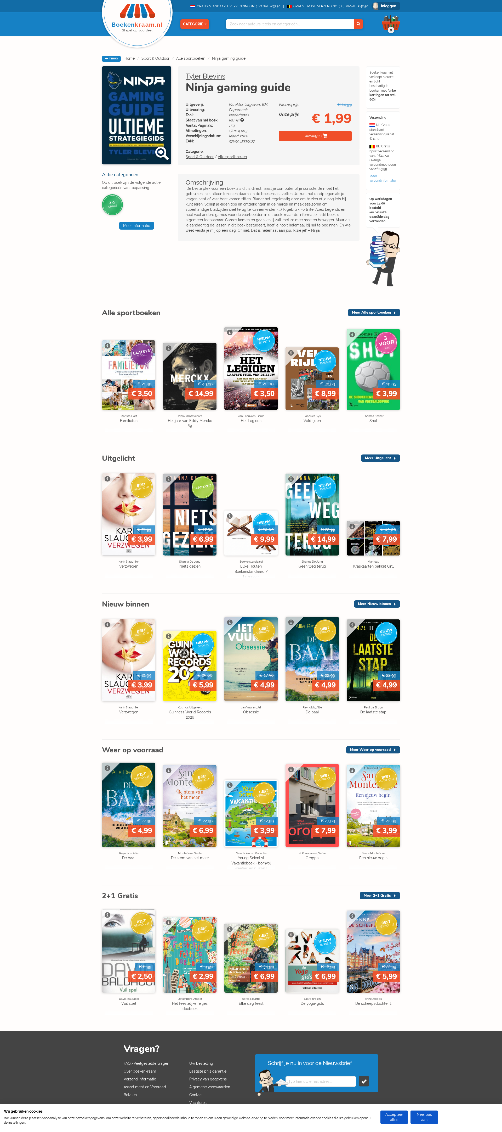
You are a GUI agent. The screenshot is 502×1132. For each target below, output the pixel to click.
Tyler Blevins (205, 76)
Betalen (130, 1095)
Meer (371, 312)
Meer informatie (136, 226)
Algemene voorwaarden (209, 1087)
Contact (196, 1095)
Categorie (193, 24)
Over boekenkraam (140, 1071)
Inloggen (388, 6)
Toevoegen (312, 136)
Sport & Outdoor (155, 58)
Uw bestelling (201, 1063)
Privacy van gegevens (208, 1079)
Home (129, 58)
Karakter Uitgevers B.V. (248, 104)
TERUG (113, 58)
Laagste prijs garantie (207, 1071)
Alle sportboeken (190, 58)
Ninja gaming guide (229, 58)
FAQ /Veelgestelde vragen (146, 1063)
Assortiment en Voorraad (145, 1087)
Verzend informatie (140, 1079)
